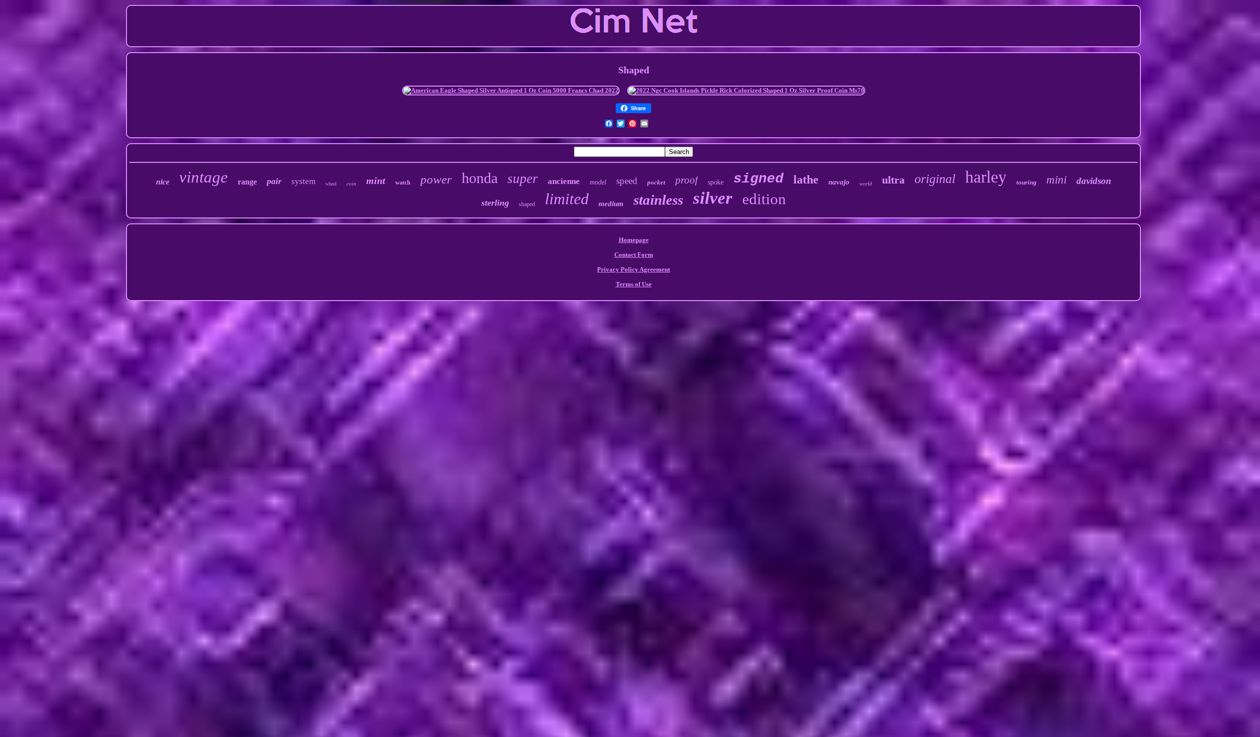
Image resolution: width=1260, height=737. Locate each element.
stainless (658, 200)
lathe (806, 179)
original (934, 179)
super (522, 178)
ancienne (564, 181)
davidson (1093, 181)
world (865, 183)
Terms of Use (634, 284)
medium (611, 204)
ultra (893, 180)
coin (351, 183)
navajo (839, 182)
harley (986, 177)
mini (1056, 180)
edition (764, 199)
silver (712, 198)
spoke (716, 182)
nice (162, 182)
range (247, 182)
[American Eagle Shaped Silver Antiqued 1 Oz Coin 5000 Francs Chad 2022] (511, 90)
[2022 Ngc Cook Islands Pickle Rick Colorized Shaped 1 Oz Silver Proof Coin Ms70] (746, 90)
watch (402, 182)
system (303, 181)
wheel (331, 183)
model (598, 182)
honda (480, 178)
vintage (203, 177)
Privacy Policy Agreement (633, 269)
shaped (527, 204)
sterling (495, 203)
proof (686, 180)
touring (1026, 182)
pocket (656, 182)
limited (567, 199)
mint (375, 180)
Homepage (634, 240)
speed (626, 181)
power (436, 179)
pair (274, 181)
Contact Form (633, 254)
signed (758, 178)
